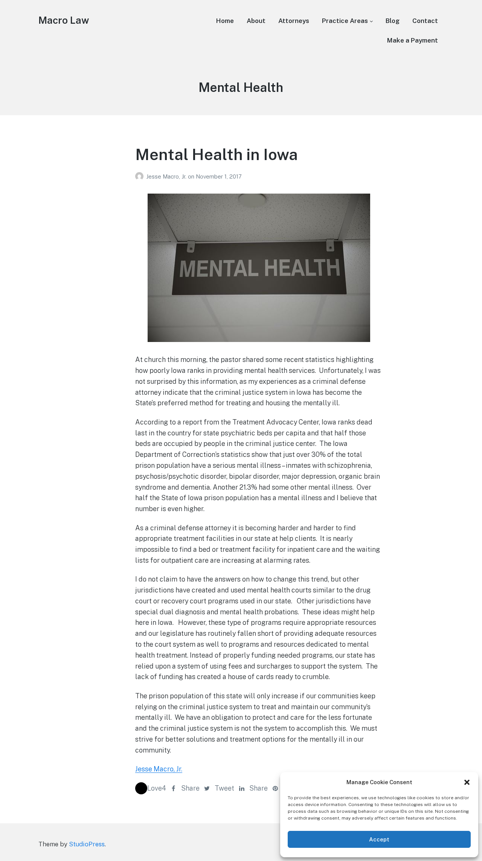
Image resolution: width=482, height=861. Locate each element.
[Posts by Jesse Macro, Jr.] (140, 176)
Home (225, 20)
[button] (467, 782)
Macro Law (63, 20)
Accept (379, 839)
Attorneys (293, 20)
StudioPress (87, 844)
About (256, 20)
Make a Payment (412, 40)
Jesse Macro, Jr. (167, 176)
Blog (393, 20)
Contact (425, 20)
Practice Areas (345, 20)
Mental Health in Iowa (216, 154)
